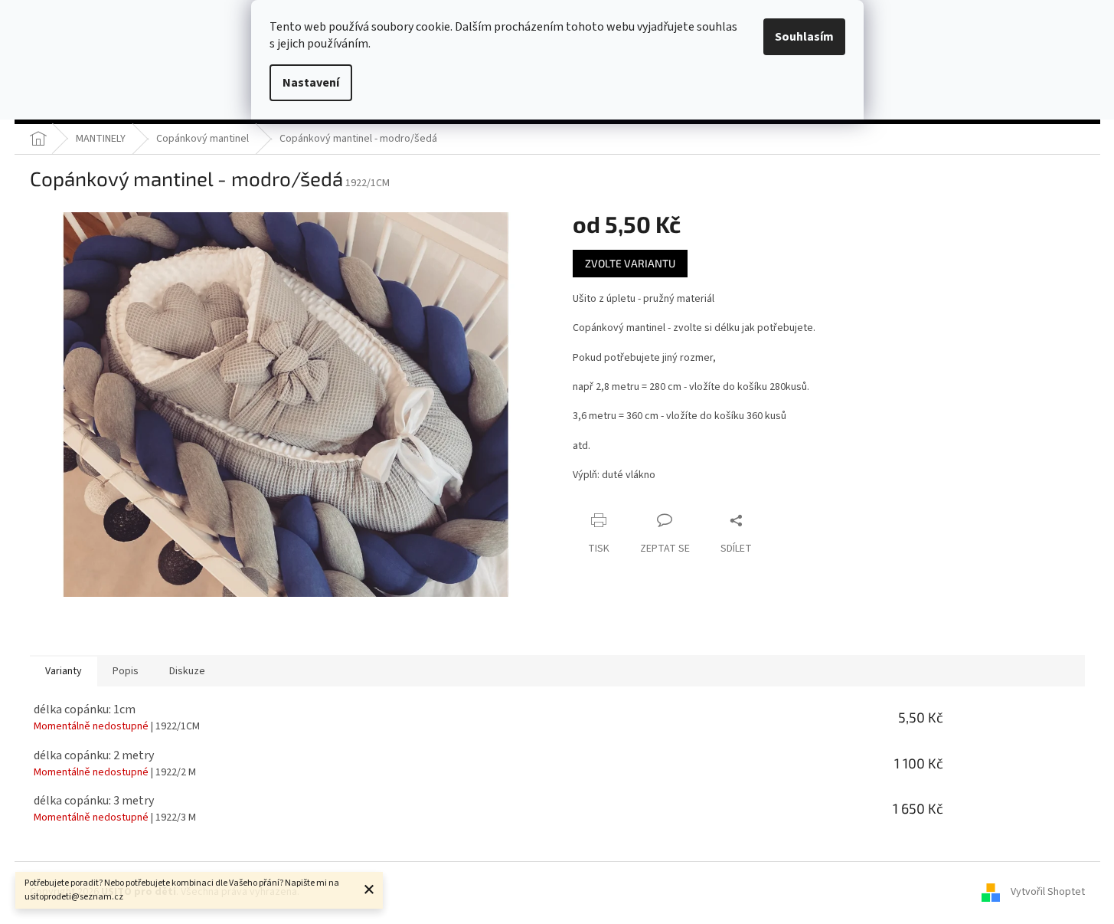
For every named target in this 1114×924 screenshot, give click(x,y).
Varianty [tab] (63, 671)
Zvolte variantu (630, 263)
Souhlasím (804, 36)
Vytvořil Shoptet (1048, 891)
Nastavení (311, 82)
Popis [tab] (126, 671)
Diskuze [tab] (187, 671)
